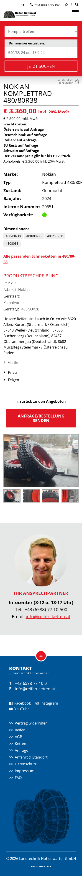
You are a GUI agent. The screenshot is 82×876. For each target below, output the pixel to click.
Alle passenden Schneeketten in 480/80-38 (39, 259)
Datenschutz (25, 764)
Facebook (22, 703)
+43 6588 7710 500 (46, 4)
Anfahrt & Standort (31, 757)
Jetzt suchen (41, 66)
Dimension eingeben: (27, 43)
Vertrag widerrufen (31, 723)
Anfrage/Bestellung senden (41, 418)
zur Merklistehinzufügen (65, 81)
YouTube (21, 708)
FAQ (18, 777)
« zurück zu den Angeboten (41, 401)
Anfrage (21, 750)
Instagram (49, 703)
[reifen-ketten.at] (26, 14)
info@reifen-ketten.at (48, 616)
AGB (18, 736)
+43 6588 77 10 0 (31, 683)
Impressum (24, 771)
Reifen (20, 730)
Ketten (20, 743)
